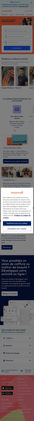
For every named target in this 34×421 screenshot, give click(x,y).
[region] (17, 211)
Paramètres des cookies (17, 229)
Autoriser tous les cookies (17, 223)
